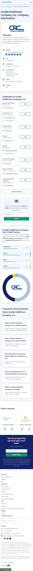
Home (2, 7)
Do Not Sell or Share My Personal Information (13, 509)
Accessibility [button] (4, 565)
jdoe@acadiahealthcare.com (10, 249)
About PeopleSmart (6, 477)
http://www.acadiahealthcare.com (14, 52)
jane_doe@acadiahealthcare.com (11, 268)
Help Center (4, 506)
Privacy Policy (27, 461)
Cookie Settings (5, 569)
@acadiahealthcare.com (11, 151)
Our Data (3, 492)
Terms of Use (19, 461)
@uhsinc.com (8, 131)
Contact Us (4, 504)
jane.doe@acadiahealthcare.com (11, 255)
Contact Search (5, 487)
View (25, 104)
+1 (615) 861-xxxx (9, 72)
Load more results (16, 191)
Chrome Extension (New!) (7, 499)
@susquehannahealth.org (11, 174)
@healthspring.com (10, 118)
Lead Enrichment (5, 489)
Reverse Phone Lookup (7, 494)
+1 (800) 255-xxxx (9, 76)
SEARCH (16, 218)
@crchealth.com (9, 108)
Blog (2, 482)
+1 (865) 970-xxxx (9, 74)
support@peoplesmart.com (11, 529)
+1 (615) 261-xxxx (9, 121)
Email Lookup (4, 496)
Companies (9, 7)
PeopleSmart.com (23, 462)
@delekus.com (8, 141)
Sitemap (3, 513)
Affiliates (3, 479)
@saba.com (8, 164)
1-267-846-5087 (8, 531)
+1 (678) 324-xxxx (9, 154)
